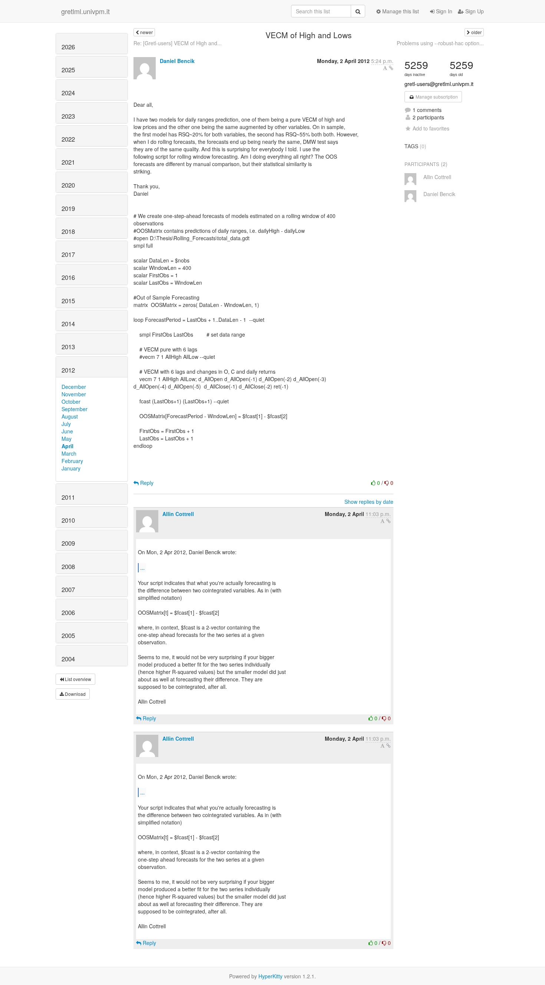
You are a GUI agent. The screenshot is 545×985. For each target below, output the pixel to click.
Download (75, 694)
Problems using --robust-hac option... (440, 43)
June (67, 431)
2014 (68, 323)
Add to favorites (431, 128)
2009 (68, 543)
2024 (68, 92)
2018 (68, 231)
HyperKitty (270, 976)
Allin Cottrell (178, 514)
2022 (68, 139)
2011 (68, 497)
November (74, 394)
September (74, 409)
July (66, 423)
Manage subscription (436, 96)
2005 (68, 635)
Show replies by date (368, 501)
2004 (68, 658)
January (71, 468)
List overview (77, 679)
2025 (68, 69)
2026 (68, 46)
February (72, 461)
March (69, 453)
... (142, 567)
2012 (68, 370)
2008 (68, 566)
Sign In (443, 11)
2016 (68, 277)
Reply (146, 482)
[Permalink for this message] (391, 68)
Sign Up (474, 11)
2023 (68, 116)
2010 (68, 520)
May (67, 438)
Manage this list (400, 11)
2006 (68, 612)
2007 (68, 589)
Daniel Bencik (177, 61)
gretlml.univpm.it (85, 11)
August (70, 416)
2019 (68, 208)
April (67, 446)
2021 (68, 162)
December (74, 386)
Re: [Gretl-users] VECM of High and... (177, 43)
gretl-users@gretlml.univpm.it (438, 83)
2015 (68, 300)
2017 (68, 254)
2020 (68, 185)
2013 (68, 346)
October (71, 401)
